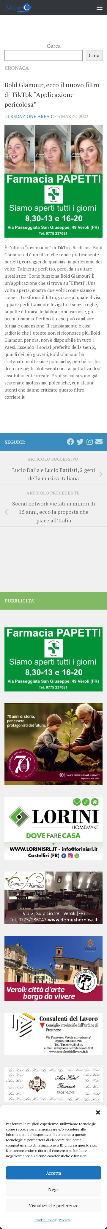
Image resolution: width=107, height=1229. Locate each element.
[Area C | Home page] (22, 7)
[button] (98, 1112)
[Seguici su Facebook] (70, 441)
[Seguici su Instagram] (89, 441)
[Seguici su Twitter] (80, 441)
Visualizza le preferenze (53, 1206)
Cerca (54, 45)
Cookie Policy (45, 1220)
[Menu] (99, 7)
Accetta (53, 1173)
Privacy (64, 1220)
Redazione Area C (32, 116)
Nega (53, 1189)
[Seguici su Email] (99, 441)
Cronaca (16, 68)
